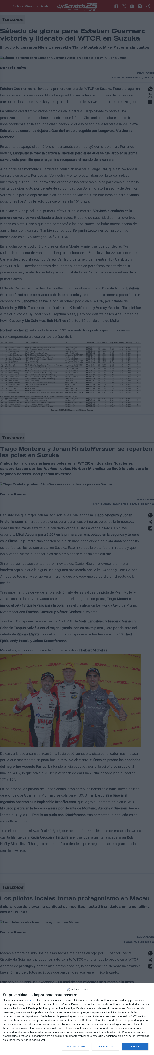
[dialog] (77, 1019)
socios (31, 1000)
